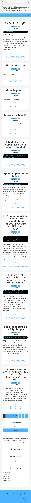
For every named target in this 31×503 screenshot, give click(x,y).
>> (26, 416)
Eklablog (26, 494)
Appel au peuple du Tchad (15, 174)
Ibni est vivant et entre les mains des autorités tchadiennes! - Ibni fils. (15, 374)
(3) (6, 476)
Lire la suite (15, 53)
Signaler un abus (18, 498)
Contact (11, 498)
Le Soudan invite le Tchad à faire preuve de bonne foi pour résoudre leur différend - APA (15, 222)
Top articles (6, 498)
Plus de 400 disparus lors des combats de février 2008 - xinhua (16, 279)
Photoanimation (15, 65)
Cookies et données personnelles (10, 500)
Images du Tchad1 (15, 115)
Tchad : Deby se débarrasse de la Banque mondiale (15, 145)
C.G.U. (24, 498)
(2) (6, 478)
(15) (6, 472)
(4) (6, 474)
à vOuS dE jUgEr (15, 23)
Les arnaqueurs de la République (15, 328)
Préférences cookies (23, 500)
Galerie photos (15, 90)
